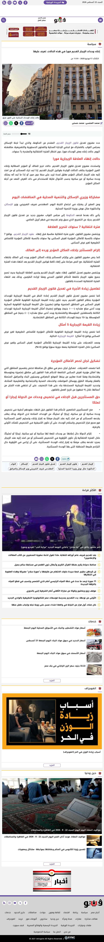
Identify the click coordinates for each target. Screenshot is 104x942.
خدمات (8, 912)
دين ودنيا (54, 919)
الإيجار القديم (87, 464)
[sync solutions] (69, 938)
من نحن (67, 932)
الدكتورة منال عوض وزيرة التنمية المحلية (76, 469)
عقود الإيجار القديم (24, 234)
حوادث (43, 912)
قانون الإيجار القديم (67, 143)
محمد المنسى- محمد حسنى (86, 123)
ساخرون (43, 919)
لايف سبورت (18, 925)
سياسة (84, 912)
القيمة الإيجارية (66, 336)
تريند (20, 919)
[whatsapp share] (11, 123)
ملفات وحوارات (84, 925)
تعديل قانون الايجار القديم (43, 464)
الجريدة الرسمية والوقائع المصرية (42, 925)
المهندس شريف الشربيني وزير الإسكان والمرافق (32, 469)
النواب (13, 464)
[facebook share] (22, 123)
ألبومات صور (31, 919)
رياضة (75, 912)
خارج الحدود (19, 912)
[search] (3, 20)
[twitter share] (16, 123)
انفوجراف (11, 919)
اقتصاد (66, 912)
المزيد (52, 680)
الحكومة (70, 215)
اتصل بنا (57, 932)
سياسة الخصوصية (42, 932)
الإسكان (9, 204)
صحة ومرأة (67, 919)
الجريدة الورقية (54, 2)
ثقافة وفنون (54, 912)
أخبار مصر (95, 912)
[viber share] (36, 459)
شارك (28, 123)
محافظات (32, 912)
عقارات (78, 919)
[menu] (100, 20)
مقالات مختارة (91, 919)
